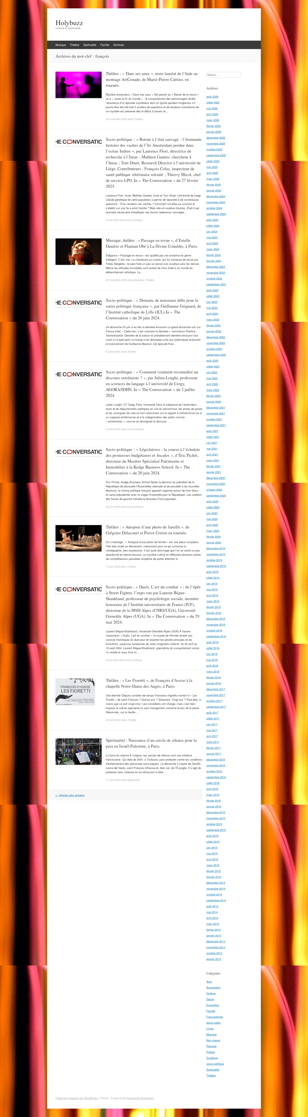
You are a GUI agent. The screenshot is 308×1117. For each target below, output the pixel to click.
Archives (118, 45)
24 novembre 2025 (116, 119)
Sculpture (212, 1058)
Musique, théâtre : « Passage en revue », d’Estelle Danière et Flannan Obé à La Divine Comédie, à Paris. (152, 243)
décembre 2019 (215, 548)
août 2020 (212, 501)
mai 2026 (211, 108)
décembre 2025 (215, 138)
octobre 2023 (214, 278)
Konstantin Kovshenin (140, 1098)
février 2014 (213, 930)
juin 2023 (211, 302)
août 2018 (212, 642)
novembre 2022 (215, 343)
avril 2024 (212, 243)
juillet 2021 (212, 437)
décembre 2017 (215, 689)
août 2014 (212, 906)
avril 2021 (212, 454)
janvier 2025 (213, 190)
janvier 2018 (213, 683)
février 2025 (213, 184)
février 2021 (213, 466)
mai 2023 (211, 308)
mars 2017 (212, 742)
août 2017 (212, 712)
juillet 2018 (212, 648)
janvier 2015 (213, 877)
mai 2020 (211, 519)
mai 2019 (211, 589)
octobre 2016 (214, 771)
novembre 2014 (215, 888)
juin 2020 (211, 513)
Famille (104, 45)
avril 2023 (212, 314)
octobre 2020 (214, 490)
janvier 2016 (213, 806)
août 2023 (212, 290)
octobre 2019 (214, 560)
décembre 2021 (215, 407)
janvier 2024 (213, 261)
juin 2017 (211, 724)
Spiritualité (89, 45)
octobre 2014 (214, 894)
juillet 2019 (212, 578)
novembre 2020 (215, 484)
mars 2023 (212, 319)
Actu (209, 982)
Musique (61, 45)
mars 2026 (212, 120)
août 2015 (212, 836)
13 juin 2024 (113, 566)
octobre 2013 (214, 953)
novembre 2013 (215, 947)
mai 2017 (211, 730)
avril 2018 (212, 666)
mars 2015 (212, 865)
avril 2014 (212, 918)
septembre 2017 (216, 707)
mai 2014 (211, 912)
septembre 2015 (216, 830)
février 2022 (213, 396)
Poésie (210, 1052)
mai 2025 (211, 167)
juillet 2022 (212, 366)
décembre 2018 (215, 619)
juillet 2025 (212, 161)
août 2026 (212, 96)
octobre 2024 (214, 208)
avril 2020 (212, 525)
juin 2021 (211, 443)
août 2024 (212, 220)
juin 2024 (211, 231)
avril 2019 (212, 595)
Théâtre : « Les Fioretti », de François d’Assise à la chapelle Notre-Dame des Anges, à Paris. (149, 683)
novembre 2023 (215, 272)
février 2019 (213, 607)
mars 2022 (212, 390)
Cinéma (211, 993)
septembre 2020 (216, 495)
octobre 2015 (214, 824)
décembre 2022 (215, 337)
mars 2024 (212, 249)
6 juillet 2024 (113, 351)
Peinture (211, 1046)
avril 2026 (212, 114)
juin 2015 (211, 847)
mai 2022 (211, 378)
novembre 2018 (215, 624)
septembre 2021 (216, 425)
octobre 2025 (214, 149)
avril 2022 (212, 384)
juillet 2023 (212, 296)
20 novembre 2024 (116, 280)
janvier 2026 (213, 132)
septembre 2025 (216, 155)
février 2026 (213, 126)
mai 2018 (211, 660)
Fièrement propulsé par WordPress (77, 1098)
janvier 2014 (213, 935)
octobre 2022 (214, 349)
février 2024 (213, 255)
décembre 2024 (215, 196)
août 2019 (212, 572)
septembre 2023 (216, 284)
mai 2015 (211, 853)
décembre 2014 (215, 883)
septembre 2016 (216, 777)
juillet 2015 (212, 842)
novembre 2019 (215, 554)
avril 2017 (212, 736)
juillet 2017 (212, 718)
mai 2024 (211, 237)
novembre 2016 (215, 765)
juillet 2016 (212, 783)
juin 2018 (211, 654)
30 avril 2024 (113, 720)
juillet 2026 (212, 102)
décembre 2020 (215, 478)
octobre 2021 (214, 419)
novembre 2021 (215, 413)
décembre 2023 (215, 267)
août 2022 (212, 360)
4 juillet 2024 (113, 429)
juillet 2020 (212, 507)
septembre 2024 (216, 214)
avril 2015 (212, 859)
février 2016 (213, 800)
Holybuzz (69, 22)
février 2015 (213, 871)
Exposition (212, 1005)
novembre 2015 (215, 818)
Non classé (213, 1040)
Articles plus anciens (70, 795)
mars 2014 (212, 924)
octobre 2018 (214, 630)
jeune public (213, 1023)
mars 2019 (212, 601)
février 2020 (213, 536)
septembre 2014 (216, 900)
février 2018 (213, 677)
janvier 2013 (213, 959)
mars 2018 (212, 671)
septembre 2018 (216, 636)
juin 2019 (211, 583)
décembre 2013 (215, 941)
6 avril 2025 (112, 220)
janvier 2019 (213, 613)
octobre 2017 (214, 701)
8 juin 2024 (112, 660)
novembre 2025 (215, 143)
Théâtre (74, 45)
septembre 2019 (216, 566)
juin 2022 (211, 372)
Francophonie (214, 1017)
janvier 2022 (213, 402)
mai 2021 (211, 448)
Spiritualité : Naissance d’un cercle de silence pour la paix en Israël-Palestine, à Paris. (151, 743)
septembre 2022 (216, 355)
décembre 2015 (215, 812)
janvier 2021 (213, 472)
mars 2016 (212, 795)
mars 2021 (212, 460)
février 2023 (213, 325)
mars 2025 (212, 179)
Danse (210, 999)
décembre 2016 (215, 759)
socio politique (134, 220)
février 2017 (213, 748)
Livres (210, 1028)
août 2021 (212, 431)
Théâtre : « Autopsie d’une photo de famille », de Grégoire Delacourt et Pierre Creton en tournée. (147, 530)
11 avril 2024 (113, 780)
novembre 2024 (215, 202)
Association (213, 987)
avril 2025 (212, 173)
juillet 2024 (212, 226)
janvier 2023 (213, 331)
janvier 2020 (213, 542)
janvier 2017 (213, 754)
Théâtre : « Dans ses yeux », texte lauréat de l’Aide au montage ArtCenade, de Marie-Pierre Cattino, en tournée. (152, 79)
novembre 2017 (215, 695)
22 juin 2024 (113, 506)
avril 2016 (212, 789)
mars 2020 (212, 531)
